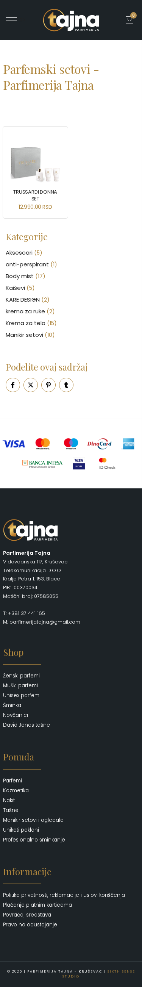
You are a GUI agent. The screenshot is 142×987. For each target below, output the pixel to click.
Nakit (9, 800)
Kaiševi (15, 288)
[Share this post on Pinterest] (48, 385)
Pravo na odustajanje (30, 924)
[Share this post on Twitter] (30, 385)
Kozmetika (16, 790)
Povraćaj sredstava (27, 914)
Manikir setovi (24, 335)
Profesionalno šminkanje (34, 839)
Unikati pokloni (21, 830)
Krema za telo (25, 323)
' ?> (21, 20)
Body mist (20, 276)
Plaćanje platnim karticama (37, 905)
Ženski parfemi (21, 675)
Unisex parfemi (22, 695)
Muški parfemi (20, 685)
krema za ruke (25, 311)
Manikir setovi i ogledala (33, 820)
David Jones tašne (26, 725)
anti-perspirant (27, 264)
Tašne (11, 810)
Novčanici (15, 715)
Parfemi (12, 780)
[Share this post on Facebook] (13, 385)
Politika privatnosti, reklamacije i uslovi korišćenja (64, 895)
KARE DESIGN (23, 299)
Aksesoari (19, 253)
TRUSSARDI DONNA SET (35, 195)
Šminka (12, 705)
